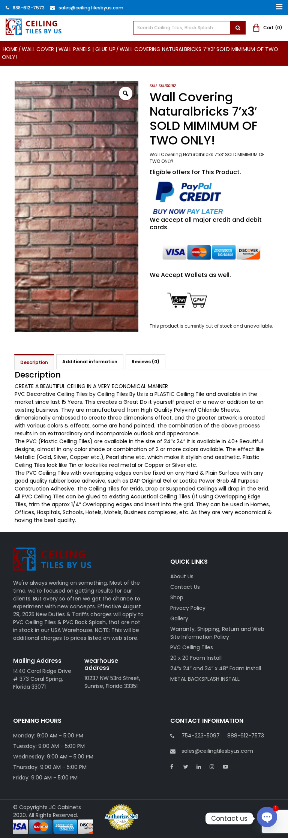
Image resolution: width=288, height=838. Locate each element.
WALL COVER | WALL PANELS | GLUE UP (69, 49)
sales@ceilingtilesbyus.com (217, 751)
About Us (182, 576)
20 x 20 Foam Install (196, 658)
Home (10, 49)
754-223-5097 (201, 735)
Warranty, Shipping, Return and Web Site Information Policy (217, 633)
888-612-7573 (29, 8)
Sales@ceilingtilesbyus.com (90, 8)
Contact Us (185, 587)
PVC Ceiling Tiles (191, 647)
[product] (237, 27)
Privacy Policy (188, 608)
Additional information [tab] (89, 361)
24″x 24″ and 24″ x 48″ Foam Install (215, 668)
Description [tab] (34, 362)
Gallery (179, 618)
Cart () (272, 27)
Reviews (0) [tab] (145, 361)
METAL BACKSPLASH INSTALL (205, 679)
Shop (176, 597)
